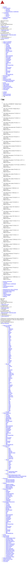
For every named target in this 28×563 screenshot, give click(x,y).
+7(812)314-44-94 (4, 34)
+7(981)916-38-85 (12, 34)
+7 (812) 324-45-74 (5, 38)
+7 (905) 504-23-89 (5, 30)
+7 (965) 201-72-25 (5, 26)
